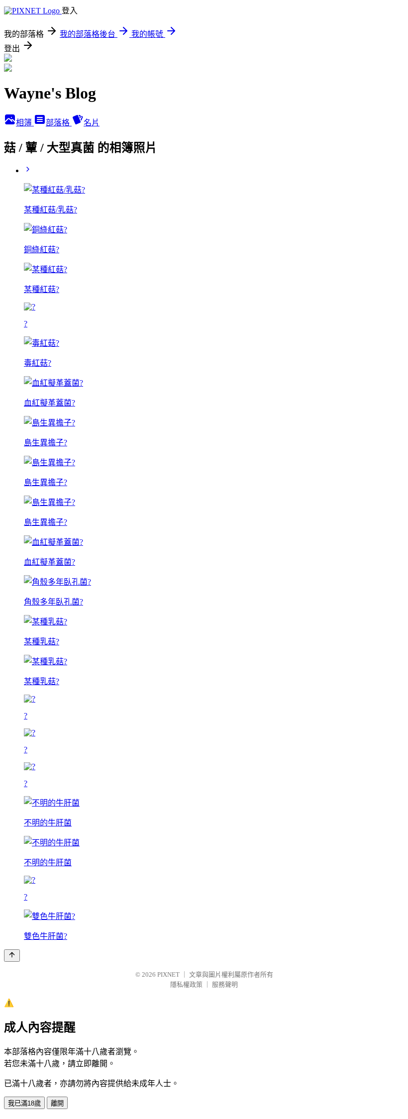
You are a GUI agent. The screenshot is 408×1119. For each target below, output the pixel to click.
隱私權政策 (186, 984)
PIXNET (168, 974)
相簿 (25, 122)
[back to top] (12, 955)
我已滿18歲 (24, 1103)
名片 (92, 122)
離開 (57, 1103)
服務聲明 (225, 984)
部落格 (59, 122)
